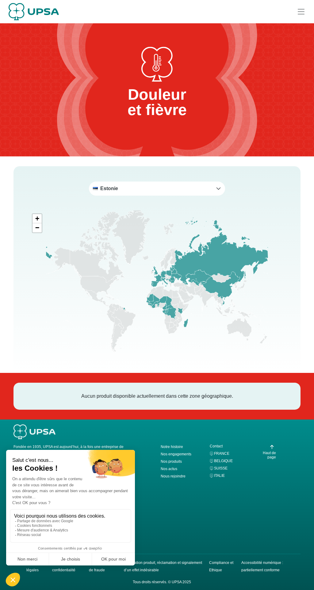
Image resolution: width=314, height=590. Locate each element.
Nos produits (171, 461)
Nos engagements (176, 454)
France (221, 453)
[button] (157, 189)
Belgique (223, 461)
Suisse (221, 468)
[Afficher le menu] (301, 11)
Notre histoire (172, 447)
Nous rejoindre (173, 476)
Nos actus (169, 469)
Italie (219, 475)
